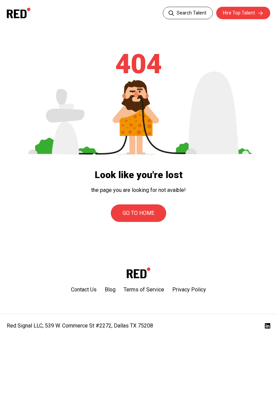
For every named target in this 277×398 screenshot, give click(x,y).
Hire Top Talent (239, 13)
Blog (110, 289)
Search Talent (191, 13)
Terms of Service (144, 289)
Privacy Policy (189, 289)
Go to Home (138, 213)
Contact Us (84, 289)
